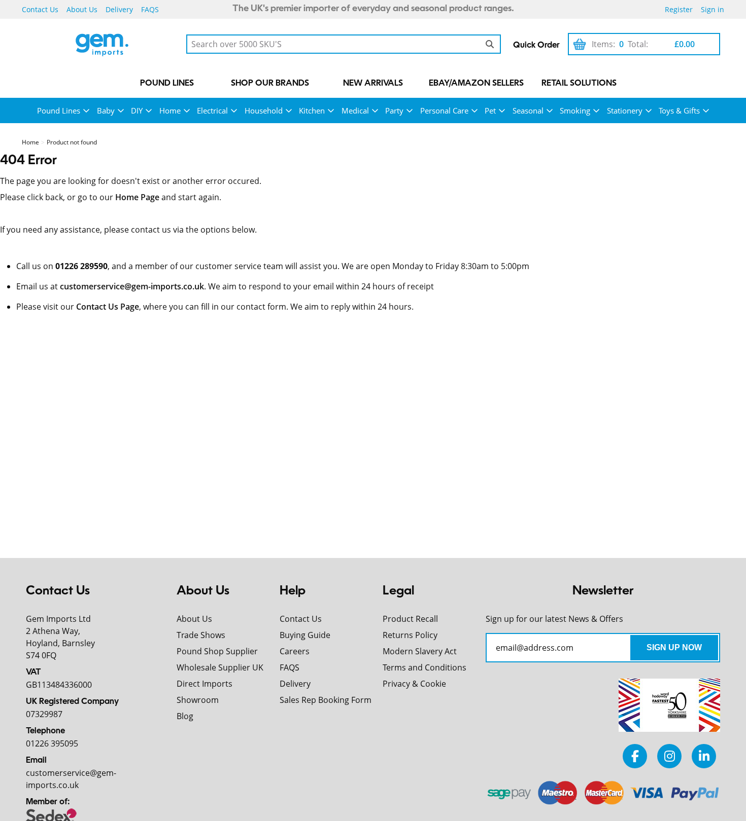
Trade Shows (201, 635)
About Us (81, 9)
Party (394, 110)
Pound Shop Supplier (217, 651)
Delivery (119, 9)
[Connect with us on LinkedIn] (704, 756)
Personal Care (444, 110)
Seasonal (528, 110)
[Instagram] (669, 756)
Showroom (198, 699)
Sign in (712, 9)
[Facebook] (635, 756)
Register (679, 9)
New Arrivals (373, 84)
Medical (355, 110)
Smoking (575, 110)
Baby (106, 110)
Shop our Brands (270, 84)
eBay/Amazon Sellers (476, 84)
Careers (295, 651)
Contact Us (40, 9)
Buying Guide (305, 635)
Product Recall (410, 618)
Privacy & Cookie (414, 683)
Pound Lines (167, 84)
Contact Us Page (107, 306)
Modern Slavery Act (420, 651)
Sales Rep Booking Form (325, 699)
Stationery (624, 110)
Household (264, 110)
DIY (137, 110)
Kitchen (312, 110)
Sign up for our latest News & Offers (554, 618)
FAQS (150, 9)
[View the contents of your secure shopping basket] (579, 44)
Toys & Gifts (679, 110)
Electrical (212, 110)
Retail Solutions (579, 84)
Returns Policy (410, 635)
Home (170, 110)
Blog (185, 716)
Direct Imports (204, 683)
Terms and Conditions (424, 667)
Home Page (137, 197)
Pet (490, 110)
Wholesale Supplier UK (220, 667)
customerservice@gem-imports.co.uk (132, 286)
